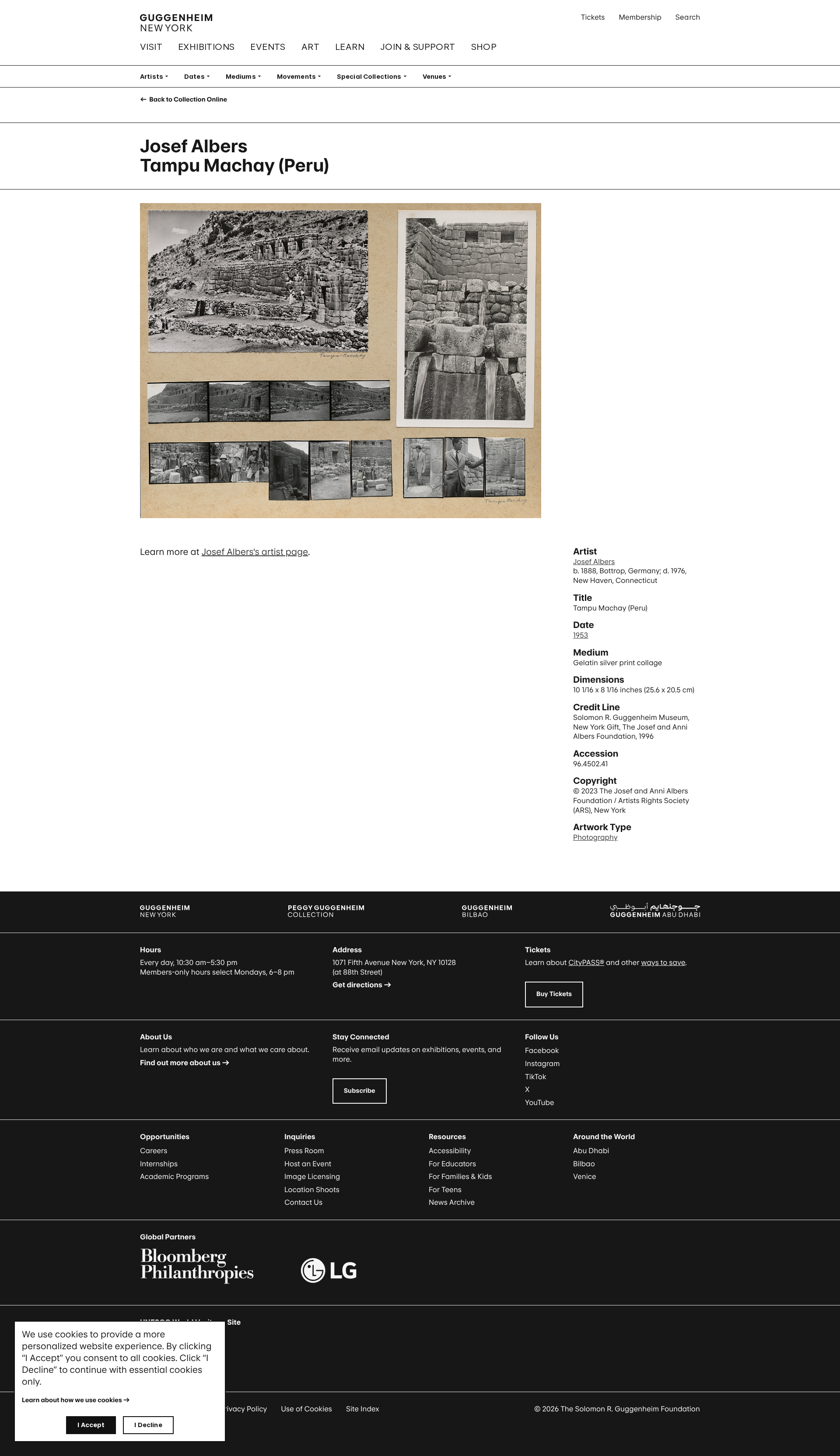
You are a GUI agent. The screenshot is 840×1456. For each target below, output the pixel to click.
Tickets (593, 17)
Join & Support (417, 47)
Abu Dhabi (591, 1150)
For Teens (445, 1189)
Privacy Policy (243, 1408)
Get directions (357, 984)
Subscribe (359, 1091)
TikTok (535, 1076)
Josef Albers (594, 561)
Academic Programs (174, 1176)
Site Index (362, 1408)
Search (688, 17)
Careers (153, 1150)
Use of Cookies (306, 1408)
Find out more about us (180, 1062)
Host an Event (307, 1163)
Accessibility (450, 1150)
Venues (440, 76)
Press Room (304, 1150)
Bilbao (584, 1163)
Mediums (246, 76)
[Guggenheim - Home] (176, 23)
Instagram (542, 1063)
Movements (301, 76)
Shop (484, 47)
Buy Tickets (554, 994)
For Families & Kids (460, 1176)
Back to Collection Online (187, 99)
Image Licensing (312, 1176)
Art (310, 47)
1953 (580, 635)
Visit (151, 47)
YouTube (539, 1102)
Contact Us (303, 1202)
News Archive (452, 1202)
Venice (584, 1176)
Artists (157, 76)
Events (267, 47)
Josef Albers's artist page (255, 552)
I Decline (148, 1424)
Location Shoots (312, 1189)
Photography (595, 837)
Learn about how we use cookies (72, 1400)
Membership (640, 17)
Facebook (542, 1050)
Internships (159, 1163)
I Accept (91, 1424)
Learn (349, 47)
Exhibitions (206, 47)
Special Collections (374, 76)
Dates (199, 76)
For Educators (452, 1163)
